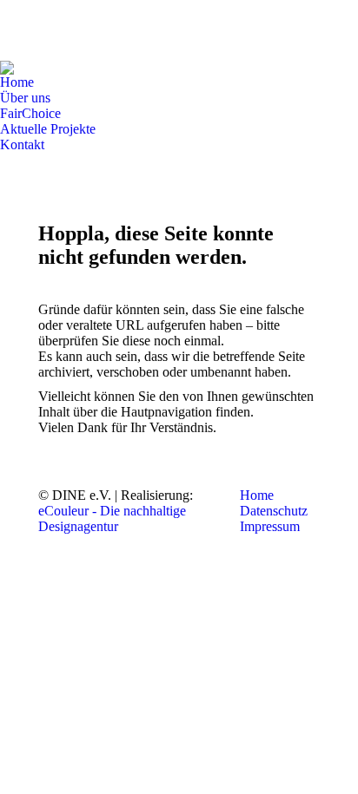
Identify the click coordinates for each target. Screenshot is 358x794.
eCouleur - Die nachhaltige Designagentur (112, 518)
